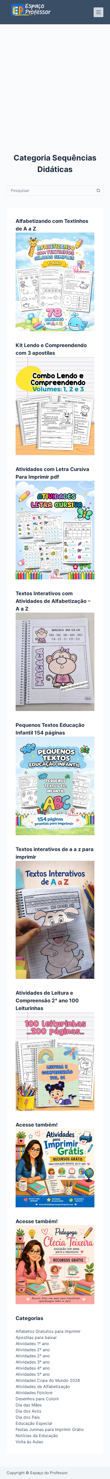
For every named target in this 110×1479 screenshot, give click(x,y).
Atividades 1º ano (32, 1343)
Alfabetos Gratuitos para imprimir (48, 1331)
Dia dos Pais (28, 1417)
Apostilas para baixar (36, 1337)
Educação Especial (34, 1423)
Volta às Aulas (29, 1441)
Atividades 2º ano (33, 1349)
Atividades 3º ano (33, 1362)
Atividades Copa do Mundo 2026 (48, 1380)
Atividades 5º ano (33, 1374)
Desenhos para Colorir (37, 1398)
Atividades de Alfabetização (43, 1386)
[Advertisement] (55, 82)
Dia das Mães (29, 1404)
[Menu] (98, 12)
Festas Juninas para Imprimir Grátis (50, 1429)
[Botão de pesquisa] (98, 190)
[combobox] (50, 190)
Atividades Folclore (34, 1392)
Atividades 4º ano (33, 1368)
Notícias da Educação (37, 1435)
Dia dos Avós (28, 1411)
